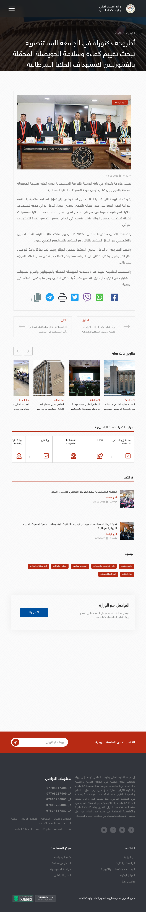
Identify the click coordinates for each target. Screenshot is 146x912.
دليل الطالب (127, 574)
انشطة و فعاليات (80, 566)
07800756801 (56, 799)
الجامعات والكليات (125, 863)
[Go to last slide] (28, 351)
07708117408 (56, 787)
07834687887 (56, 810)
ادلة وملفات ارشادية (38, 566)
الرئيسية (130, 33)
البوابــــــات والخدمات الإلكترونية (118, 869)
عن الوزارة (129, 857)
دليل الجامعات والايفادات (103, 566)
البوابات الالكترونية (108, 574)
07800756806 (56, 805)
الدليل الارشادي (62, 875)
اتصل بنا (34, 612)
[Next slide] (17, 351)
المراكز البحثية (127, 875)
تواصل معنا (128, 882)
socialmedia (126, 566)
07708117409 (56, 793)
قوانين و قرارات (59, 566)
